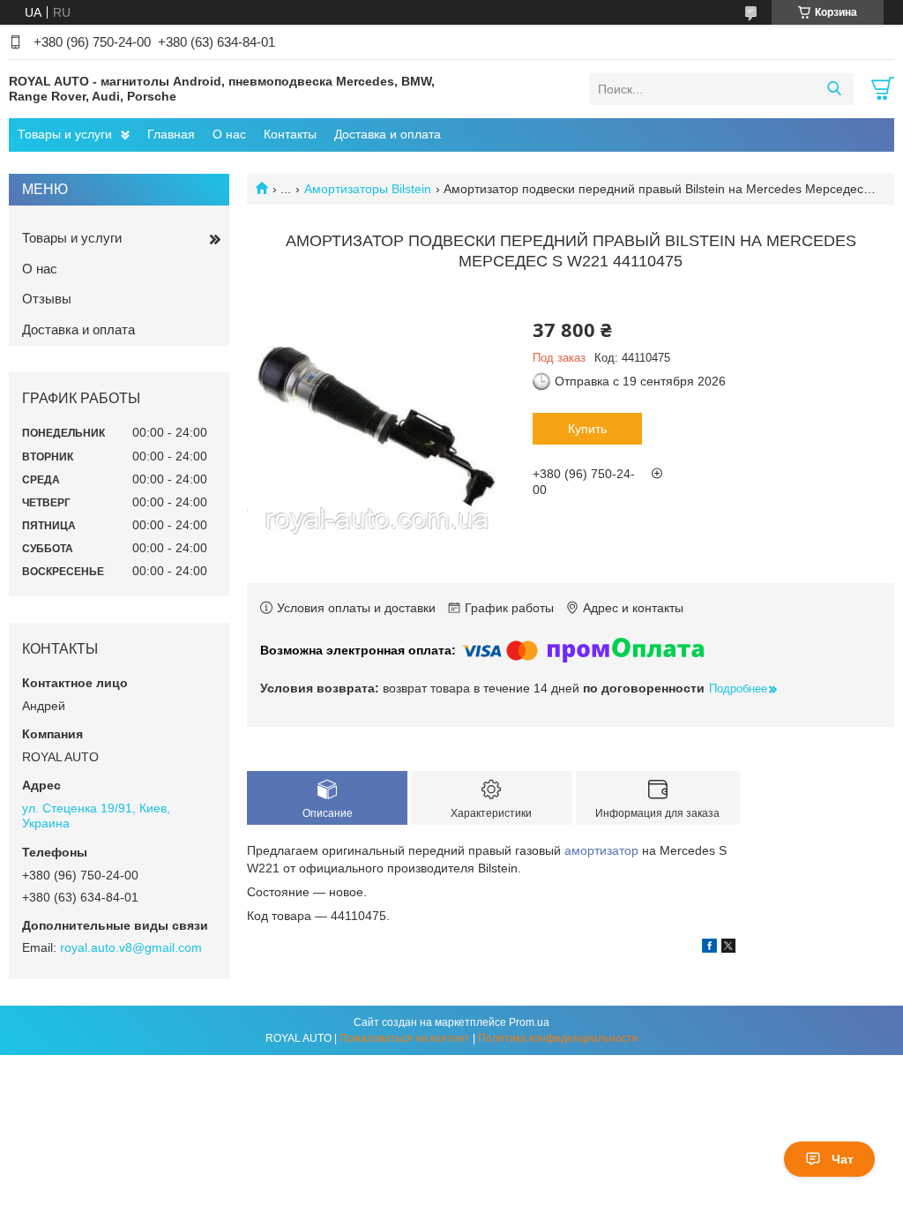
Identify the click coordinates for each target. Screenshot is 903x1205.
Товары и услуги (65, 134)
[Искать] (834, 89)
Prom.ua (529, 1022)
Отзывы (46, 298)
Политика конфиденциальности (558, 1038)
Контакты (290, 134)
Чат (843, 1159)
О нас (229, 134)
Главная (171, 134)
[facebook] (709, 948)
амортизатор (601, 850)
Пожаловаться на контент (405, 1038)
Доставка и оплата (387, 134)
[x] (728, 948)
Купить (587, 429)
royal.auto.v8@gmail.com (131, 947)
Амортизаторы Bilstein (367, 189)
